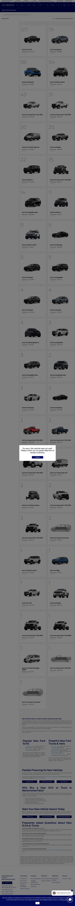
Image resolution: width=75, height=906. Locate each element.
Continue (37, 457)
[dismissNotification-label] (72, 890)
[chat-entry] (70, 899)
